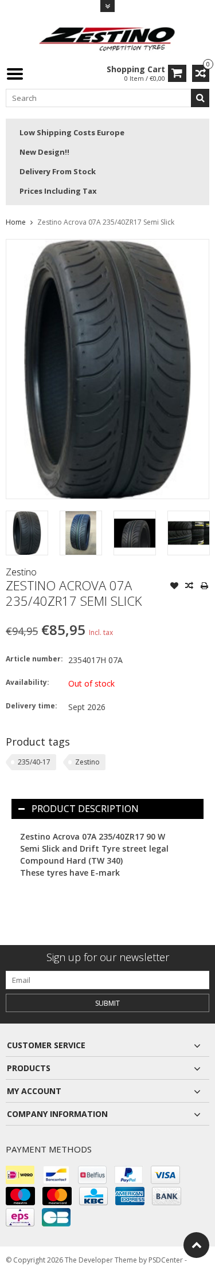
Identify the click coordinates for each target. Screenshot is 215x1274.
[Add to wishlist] (174, 587)
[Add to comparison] (189, 587)
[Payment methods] (20, 1175)
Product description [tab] (85, 808)
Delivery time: (31, 706)
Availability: (27, 682)
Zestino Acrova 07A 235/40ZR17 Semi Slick (105, 222)
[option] (27, 533)
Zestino (21, 572)
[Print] (204, 587)
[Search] (200, 98)
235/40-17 (34, 762)
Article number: (34, 659)
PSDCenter (165, 1260)
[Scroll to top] (196, 1245)
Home (16, 222)
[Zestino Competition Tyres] (108, 37)
